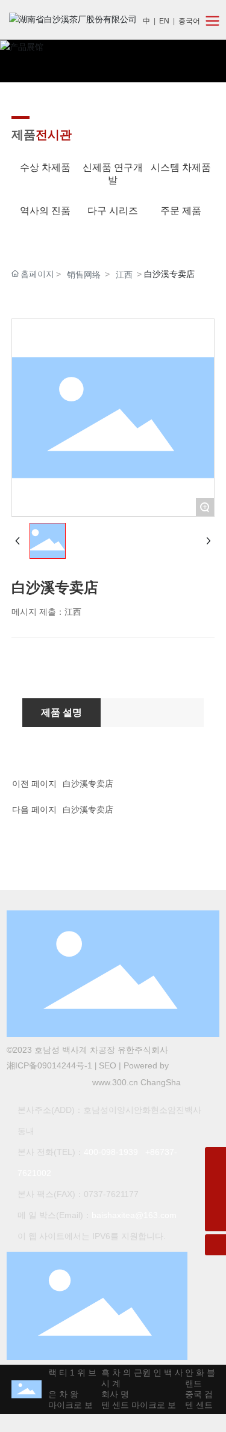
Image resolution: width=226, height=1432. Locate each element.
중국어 (189, 21)
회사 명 (111, 1394)
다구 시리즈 (112, 211)
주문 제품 (180, 211)
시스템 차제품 (181, 167)
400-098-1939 (111, 1152)
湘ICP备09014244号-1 (49, 1065)
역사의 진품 (45, 211)
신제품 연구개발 (113, 173)
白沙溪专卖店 (88, 783)
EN (164, 21)
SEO (107, 1065)
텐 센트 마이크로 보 (51, 1405)
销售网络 (84, 274)
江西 (124, 274)
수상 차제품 (45, 167)
